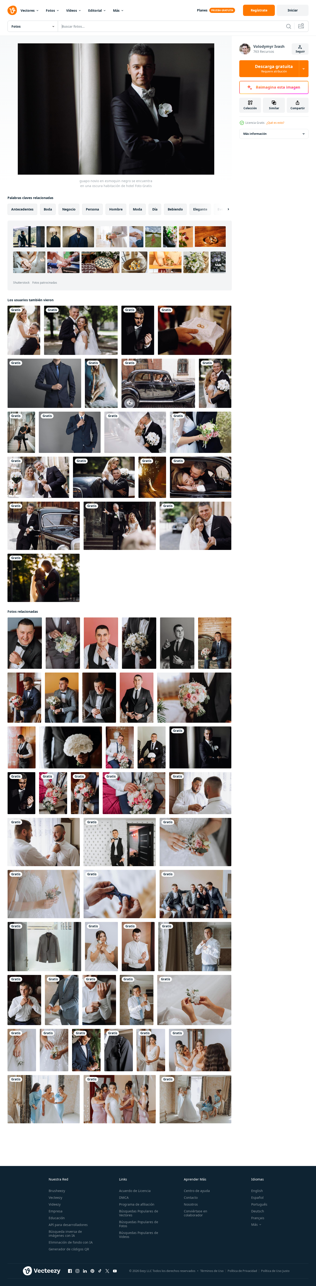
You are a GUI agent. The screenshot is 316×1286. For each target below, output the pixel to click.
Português (259, 1204)
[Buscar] (288, 26)
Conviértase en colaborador (195, 1213)
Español (257, 1197)
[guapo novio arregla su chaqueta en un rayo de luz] (137, 330)
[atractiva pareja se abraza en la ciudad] (21, 432)
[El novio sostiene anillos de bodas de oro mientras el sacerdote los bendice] (194, 330)
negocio (69, 209)
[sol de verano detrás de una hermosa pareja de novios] (43, 578)
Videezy (55, 1204)
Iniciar (293, 10)
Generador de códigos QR (69, 1249)
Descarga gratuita (274, 69)
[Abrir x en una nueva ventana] (107, 1271)
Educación (57, 1218)
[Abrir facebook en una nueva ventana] (70, 1271)
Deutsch (257, 1211)
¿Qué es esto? (275, 123)
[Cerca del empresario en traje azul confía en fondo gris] (44, 383)
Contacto (191, 1197)
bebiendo (175, 209)
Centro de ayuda (197, 1190)
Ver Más (218, 262)
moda (137, 209)
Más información (255, 134)
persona (92, 209)
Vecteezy (55, 1197)
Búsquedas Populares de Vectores (138, 1213)
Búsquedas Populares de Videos (138, 1234)
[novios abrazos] (200, 432)
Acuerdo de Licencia (135, 1190)
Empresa (55, 1211)
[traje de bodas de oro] (44, 946)
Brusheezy (57, 1190)
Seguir (300, 51)
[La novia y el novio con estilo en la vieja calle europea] (195, 526)
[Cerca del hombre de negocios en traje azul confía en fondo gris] (70, 432)
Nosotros (191, 1204)
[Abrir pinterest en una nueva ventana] (92, 1271)
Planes (202, 10)
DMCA (124, 1197)
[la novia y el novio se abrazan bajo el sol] (23, 330)
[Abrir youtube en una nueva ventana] (115, 1271)
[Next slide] (224, 209)
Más (116, 10)
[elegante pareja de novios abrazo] (200, 477)
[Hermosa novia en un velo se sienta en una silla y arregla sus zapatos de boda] (101, 383)
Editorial (95, 10)
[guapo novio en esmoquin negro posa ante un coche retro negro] (43, 526)
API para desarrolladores (68, 1224)
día (154, 209)
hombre (116, 209)
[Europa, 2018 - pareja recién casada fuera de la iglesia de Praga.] (38, 477)
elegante (200, 209)
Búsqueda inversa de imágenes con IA (65, 1233)
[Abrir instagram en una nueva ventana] (77, 1271)
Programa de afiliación (136, 1204)
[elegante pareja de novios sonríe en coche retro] (158, 383)
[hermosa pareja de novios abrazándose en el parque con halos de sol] (152, 477)
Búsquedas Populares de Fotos (138, 1224)
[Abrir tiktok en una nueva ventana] (100, 1271)
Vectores (28, 10)
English (257, 1190)
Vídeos (71, 10)
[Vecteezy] (12, 10)
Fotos (50, 10)
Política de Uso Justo (275, 1271)
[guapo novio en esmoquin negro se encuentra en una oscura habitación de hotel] (200, 747)
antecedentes (22, 209)
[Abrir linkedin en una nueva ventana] (85, 1271)
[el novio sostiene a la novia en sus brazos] (104, 477)
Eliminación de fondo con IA (71, 1242)
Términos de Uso (212, 1271)
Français (257, 1218)
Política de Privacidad (242, 1271)
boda (48, 209)
